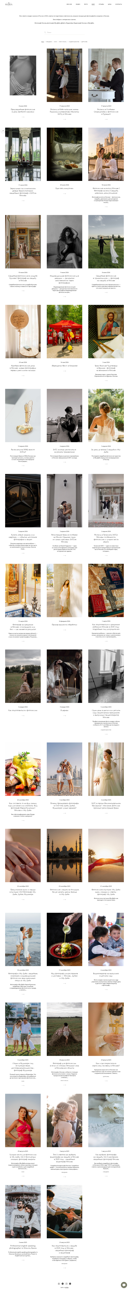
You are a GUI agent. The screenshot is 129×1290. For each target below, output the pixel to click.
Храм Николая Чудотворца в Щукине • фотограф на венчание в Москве (106, 368)
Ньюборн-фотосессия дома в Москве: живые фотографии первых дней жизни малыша (23, 368)
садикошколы (74, 41)
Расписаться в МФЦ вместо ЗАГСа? (23, 450)
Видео (78, 4)
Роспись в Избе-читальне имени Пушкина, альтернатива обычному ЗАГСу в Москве (64, 111)
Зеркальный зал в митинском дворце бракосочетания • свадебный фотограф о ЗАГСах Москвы (22, 192)
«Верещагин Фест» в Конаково (64, 366)
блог (93, 4)
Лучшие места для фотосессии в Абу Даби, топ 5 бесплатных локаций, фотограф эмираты (23, 1156)
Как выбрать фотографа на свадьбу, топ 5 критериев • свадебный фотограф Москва (106, 1156)
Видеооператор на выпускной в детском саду (106, 974)
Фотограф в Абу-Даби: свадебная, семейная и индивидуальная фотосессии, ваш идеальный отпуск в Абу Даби (22, 977)
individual (63, 41)
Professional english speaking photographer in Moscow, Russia (22, 1247)
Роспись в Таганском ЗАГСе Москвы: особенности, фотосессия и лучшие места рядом (106, 538)
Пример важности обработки (64, 624)
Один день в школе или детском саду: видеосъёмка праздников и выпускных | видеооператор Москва (106, 713)
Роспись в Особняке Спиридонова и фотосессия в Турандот (106, 111)
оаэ (55, 41)
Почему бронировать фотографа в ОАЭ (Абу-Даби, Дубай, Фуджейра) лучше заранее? (64, 805)
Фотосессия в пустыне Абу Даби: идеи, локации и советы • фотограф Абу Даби (106, 891)
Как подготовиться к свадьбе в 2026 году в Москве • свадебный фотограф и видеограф (64, 1249)
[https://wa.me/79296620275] (59, 1283)
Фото (86, 4)
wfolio (67, 1287)
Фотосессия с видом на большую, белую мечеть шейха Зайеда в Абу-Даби (64, 891)
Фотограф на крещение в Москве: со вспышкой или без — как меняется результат (23, 626)
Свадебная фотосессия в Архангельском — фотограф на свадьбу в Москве (106, 278)
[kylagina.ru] (8, 4)
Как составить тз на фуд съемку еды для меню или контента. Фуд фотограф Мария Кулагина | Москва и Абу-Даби (22, 806)
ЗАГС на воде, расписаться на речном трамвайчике (64, 450)
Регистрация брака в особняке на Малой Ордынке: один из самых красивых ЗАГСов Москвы (64, 538)
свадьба (49, 41)
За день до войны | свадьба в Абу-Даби (106, 450)
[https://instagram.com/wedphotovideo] (66, 1283)
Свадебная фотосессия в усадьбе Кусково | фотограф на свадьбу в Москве (22, 278)
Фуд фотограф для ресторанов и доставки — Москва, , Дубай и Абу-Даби (64, 975)
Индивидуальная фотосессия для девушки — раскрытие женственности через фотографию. (64, 279)
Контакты (118, 4)
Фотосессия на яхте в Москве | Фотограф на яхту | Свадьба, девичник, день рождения (106, 190)
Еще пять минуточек (64, 188)
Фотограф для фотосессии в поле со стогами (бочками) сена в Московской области (64, 1065)
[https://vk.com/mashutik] (70, 1283)
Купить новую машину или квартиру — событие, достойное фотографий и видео (23, 537)
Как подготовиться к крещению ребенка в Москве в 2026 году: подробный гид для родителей (106, 626)
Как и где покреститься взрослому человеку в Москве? (106, 1064)
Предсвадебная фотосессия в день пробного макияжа (23, 110)
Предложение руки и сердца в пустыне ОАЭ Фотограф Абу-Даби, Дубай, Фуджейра (23, 891)
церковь (84, 41)
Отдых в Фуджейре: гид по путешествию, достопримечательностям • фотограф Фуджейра (23, 1066)
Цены (109, 4)
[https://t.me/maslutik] (63, 1283)
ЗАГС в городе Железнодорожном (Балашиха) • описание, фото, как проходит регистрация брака (106, 805)
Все (43, 41)
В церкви (64, 710)
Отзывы (101, 4)
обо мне (69, 4)
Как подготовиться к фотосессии (22, 710)
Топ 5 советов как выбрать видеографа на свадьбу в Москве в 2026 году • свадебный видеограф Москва (64, 1158)
